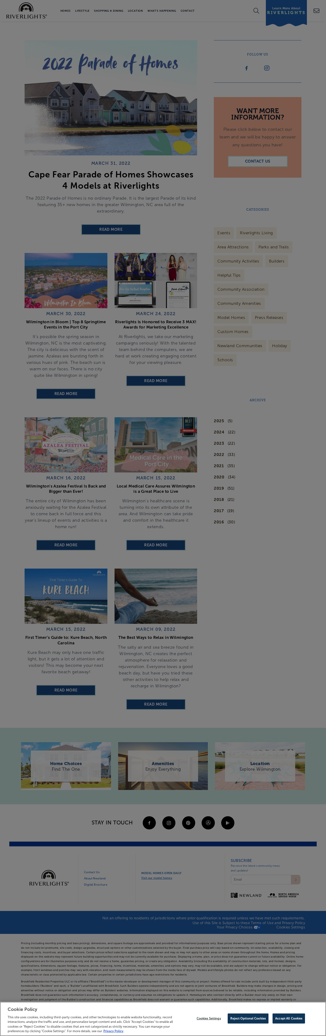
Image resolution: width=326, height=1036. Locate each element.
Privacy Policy (113, 1031)
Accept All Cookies (288, 1018)
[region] (163, 1019)
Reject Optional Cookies (248, 1018)
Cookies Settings (209, 1018)
